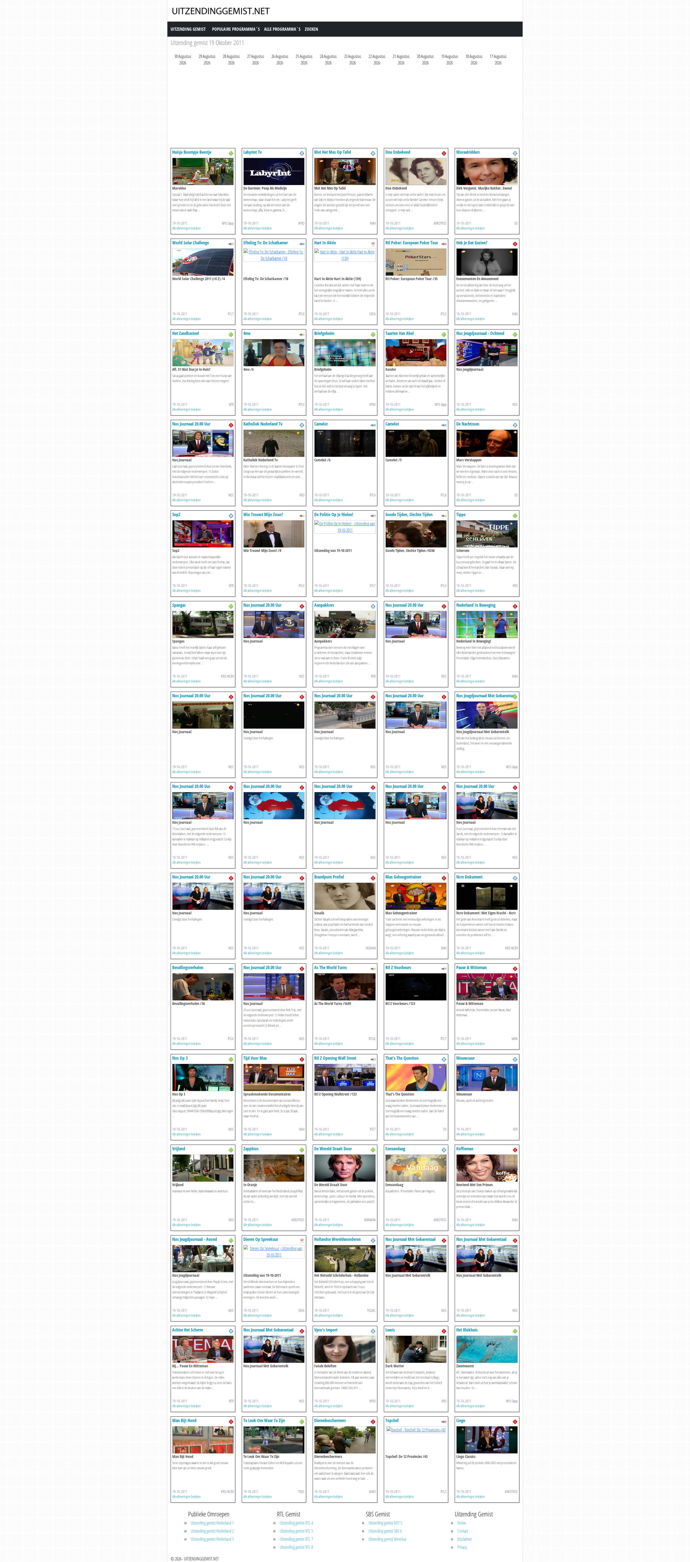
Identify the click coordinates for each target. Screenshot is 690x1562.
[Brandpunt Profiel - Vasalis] (345, 896)
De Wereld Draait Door (333, 1149)
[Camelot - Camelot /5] (416, 443)
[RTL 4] (302, 334)
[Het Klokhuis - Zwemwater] (487, 1349)
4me (246, 333)
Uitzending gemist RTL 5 (296, 1531)
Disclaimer (464, 1539)
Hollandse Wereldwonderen (337, 1239)
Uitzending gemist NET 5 (385, 1523)
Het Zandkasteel (185, 333)
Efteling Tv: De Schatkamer (265, 243)
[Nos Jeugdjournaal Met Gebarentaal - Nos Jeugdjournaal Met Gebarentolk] (487, 715)
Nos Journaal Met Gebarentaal (410, 1239)
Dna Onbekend (397, 152)
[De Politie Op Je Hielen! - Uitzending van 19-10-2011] (345, 526)
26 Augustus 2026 (279, 59)
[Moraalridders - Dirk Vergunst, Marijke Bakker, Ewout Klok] (487, 171)
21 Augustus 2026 (401, 59)
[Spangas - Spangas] (203, 624)
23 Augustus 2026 (352, 59)
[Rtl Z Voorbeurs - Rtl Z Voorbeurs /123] (416, 986)
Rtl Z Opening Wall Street (335, 1058)
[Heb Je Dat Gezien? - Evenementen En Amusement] (487, 262)
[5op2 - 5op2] (203, 533)
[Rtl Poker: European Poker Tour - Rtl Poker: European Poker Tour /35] (416, 262)
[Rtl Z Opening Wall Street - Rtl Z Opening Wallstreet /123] (345, 1077)
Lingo (460, 1420)
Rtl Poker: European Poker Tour (411, 243)
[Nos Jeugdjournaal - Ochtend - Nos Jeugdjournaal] (487, 352)
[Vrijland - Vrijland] (203, 1167)
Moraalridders (468, 152)
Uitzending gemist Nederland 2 (212, 1531)
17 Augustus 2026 (498, 59)
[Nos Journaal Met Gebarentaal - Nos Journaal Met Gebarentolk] (416, 1258)
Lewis (390, 1330)
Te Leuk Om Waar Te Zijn (264, 1420)
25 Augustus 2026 (304, 59)
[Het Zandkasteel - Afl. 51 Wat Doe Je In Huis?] (203, 352)
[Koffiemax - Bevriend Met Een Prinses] (487, 1167)
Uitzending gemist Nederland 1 (212, 1523)
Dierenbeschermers (330, 1420)
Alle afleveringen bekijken (186, 228)
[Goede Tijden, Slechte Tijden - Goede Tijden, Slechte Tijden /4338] (416, 533)
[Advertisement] (332, 108)
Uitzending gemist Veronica (387, 1539)
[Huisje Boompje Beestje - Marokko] (203, 171)
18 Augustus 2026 (473, 59)
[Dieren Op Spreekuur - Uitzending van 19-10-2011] (274, 1251)
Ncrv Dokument (469, 877)
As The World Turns (330, 967)
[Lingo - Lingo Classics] (487, 1439)
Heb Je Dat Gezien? (471, 243)
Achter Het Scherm (187, 1330)
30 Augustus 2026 (182, 59)
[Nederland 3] (231, 153)
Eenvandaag (395, 1149)
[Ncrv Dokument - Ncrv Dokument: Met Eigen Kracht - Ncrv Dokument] (487, 896)
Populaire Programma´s (236, 29)
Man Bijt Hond (184, 1420)
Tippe (460, 514)
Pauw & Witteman (471, 967)
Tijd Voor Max (255, 1058)
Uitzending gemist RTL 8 (296, 1547)
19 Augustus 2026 (449, 59)
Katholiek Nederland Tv (262, 424)
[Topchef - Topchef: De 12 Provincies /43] (416, 1429)
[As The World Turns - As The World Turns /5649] (345, 986)
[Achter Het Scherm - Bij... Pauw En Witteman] (203, 1349)
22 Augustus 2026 (376, 59)
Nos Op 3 (180, 1058)
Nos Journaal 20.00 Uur (191, 424)
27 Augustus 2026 (255, 59)
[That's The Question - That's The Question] (416, 1077)
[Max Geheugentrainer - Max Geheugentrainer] (416, 896)
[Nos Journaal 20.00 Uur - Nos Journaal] (203, 443)
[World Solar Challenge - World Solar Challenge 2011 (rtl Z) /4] (203, 262)
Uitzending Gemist (188, 29)
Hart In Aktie (325, 243)
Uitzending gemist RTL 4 (296, 1523)
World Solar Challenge (190, 243)
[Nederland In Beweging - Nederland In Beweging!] (487, 624)
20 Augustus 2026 (425, 59)
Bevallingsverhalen (187, 967)
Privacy (462, 1547)
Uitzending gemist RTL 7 (296, 1539)
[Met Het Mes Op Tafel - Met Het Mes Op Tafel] (345, 171)
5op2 (176, 514)
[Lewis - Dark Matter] (416, 1349)
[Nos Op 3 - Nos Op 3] (203, 1077)
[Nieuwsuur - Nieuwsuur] (487, 1077)
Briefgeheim (324, 333)
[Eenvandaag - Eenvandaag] (416, 1167)
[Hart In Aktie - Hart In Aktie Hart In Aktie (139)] (345, 255)
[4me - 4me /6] (274, 352)
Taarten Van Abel (399, 333)
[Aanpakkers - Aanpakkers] (345, 624)
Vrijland (178, 1149)
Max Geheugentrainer (403, 877)
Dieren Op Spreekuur (260, 1239)
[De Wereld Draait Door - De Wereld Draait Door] (345, 1167)
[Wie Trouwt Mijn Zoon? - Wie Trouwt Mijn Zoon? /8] (274, 533)
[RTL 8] (302, 243)
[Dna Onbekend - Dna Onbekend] (416, 171)
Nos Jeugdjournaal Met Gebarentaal (486, 696)
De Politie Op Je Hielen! (333, 514)
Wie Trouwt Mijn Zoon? (263, 514)
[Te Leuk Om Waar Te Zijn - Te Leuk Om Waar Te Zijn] (274, 1439)
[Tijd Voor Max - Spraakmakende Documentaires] (274, 1077)
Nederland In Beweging (475, 605)
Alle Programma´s (282, 29)
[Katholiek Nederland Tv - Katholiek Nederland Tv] (274, 443)
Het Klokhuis (467, 1330)
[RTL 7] (231, 243)
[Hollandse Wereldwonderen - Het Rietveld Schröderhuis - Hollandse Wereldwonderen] (345, 1258)
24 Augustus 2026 (328, 59)
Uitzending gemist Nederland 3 (212, 1539)
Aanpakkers (324, 605)
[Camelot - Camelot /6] (345, 443)
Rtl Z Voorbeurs (398, 967)
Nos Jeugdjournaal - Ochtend (480, 333)
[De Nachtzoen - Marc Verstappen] (487, 443)
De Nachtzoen (467, 424)
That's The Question (402, 1058)
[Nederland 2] (302, 153)
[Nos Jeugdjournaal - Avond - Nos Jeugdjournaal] (203, 1258)
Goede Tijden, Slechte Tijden (409, 514)
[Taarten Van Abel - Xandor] (416, 352)
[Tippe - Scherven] (487, 533)
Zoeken (311, 29)
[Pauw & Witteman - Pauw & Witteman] (487, 986)
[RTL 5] (444, 243)
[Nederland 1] (444, 153)
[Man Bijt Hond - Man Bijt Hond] (203, 1439)
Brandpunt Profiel (329, 877)
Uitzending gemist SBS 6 (385, 1531)
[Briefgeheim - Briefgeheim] (345, 352)
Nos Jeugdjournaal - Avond (194, 1239)
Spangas (179, 605)
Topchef (392, 1420)
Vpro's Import (325, 1330)
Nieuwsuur (465, 1058)
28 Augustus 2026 (231, 59)
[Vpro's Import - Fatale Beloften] (345, 1349)
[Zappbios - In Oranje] (274, 1167)
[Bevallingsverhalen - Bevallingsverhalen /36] (203, 986)
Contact (462, 1531)
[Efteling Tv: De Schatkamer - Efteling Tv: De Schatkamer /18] (274, 255)
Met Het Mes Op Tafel (332, 152)
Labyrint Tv (252, 152)
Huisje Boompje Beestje (191, 152)
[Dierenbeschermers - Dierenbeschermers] (345, 1439)
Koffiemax (464, 1149)
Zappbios (250, 1149)
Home (461, 1523)
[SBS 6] (373, 243)
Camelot (321, 424)
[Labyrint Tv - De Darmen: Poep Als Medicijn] (274, 171)
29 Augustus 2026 (207, 59)
